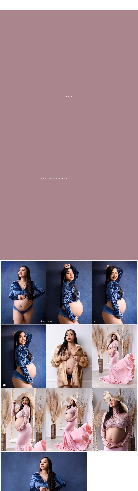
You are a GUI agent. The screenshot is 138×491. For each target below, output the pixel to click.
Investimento (127, 5)
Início (112, 5)
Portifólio (118, 5)
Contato (134, 5)
